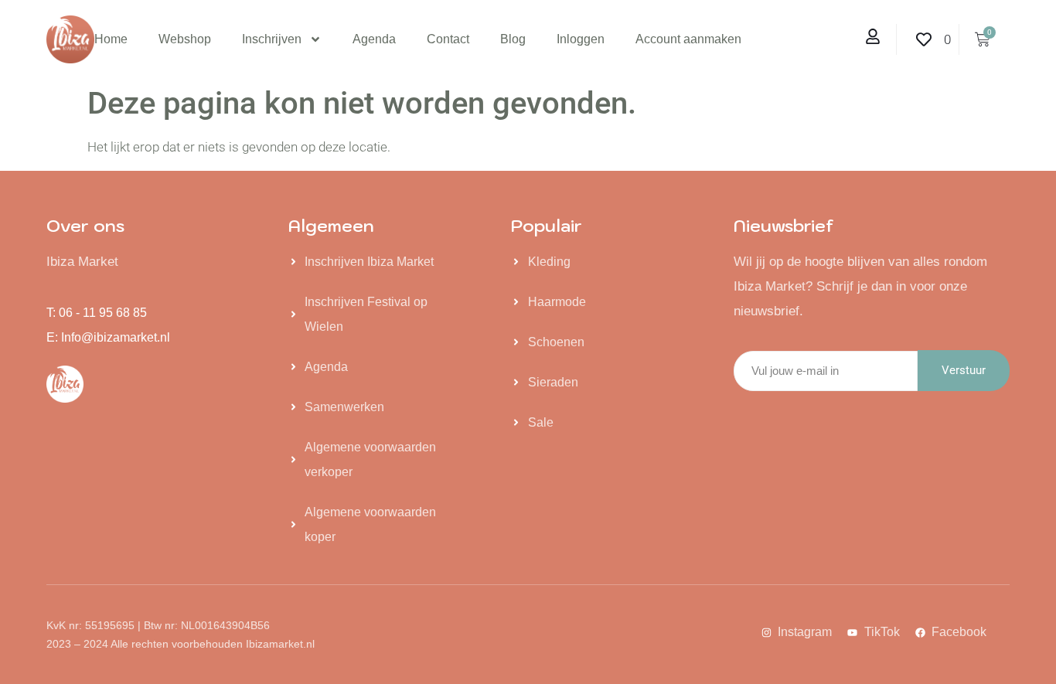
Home (111, 39)
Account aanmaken (688, 39)
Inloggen (581, 39)
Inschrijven (271, 39)
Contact (448, 39)
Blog (513, 39)
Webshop (184, 39)
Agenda (374, 39)
